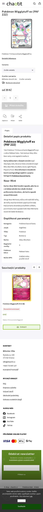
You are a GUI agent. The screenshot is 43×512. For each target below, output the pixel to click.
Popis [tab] (7, 130)
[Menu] (3, 3)
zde (31, 496)
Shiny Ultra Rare (24, 240)
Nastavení (21, 501)
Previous (34, 267)
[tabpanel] (21, 301)
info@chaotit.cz (9, 362)
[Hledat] (34, 3)
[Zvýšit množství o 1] (15, 97)
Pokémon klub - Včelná (31, 487)
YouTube (10, 421)
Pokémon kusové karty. (21, 176)
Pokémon (22, 232)
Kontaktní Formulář (10, 370)
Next (39, 267)
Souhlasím (21, 506)
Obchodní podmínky (11, 395)
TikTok (9, 425)
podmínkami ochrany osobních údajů (21, 460)
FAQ (4, 384)
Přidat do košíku (17, 105)
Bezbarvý (22, 236)
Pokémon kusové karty (27, 224)
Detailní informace (9, 58)
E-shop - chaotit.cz (11, 487)
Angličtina (22, 228)
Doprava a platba (9, 388)
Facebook (11, 413)
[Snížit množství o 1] (4, 97)
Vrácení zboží (8, 391)
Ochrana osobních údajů (12, 399)
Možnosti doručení (13, 83)
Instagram (11, 417)
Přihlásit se (21, 474)
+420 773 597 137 (10, 366)
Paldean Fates (24, 251)
